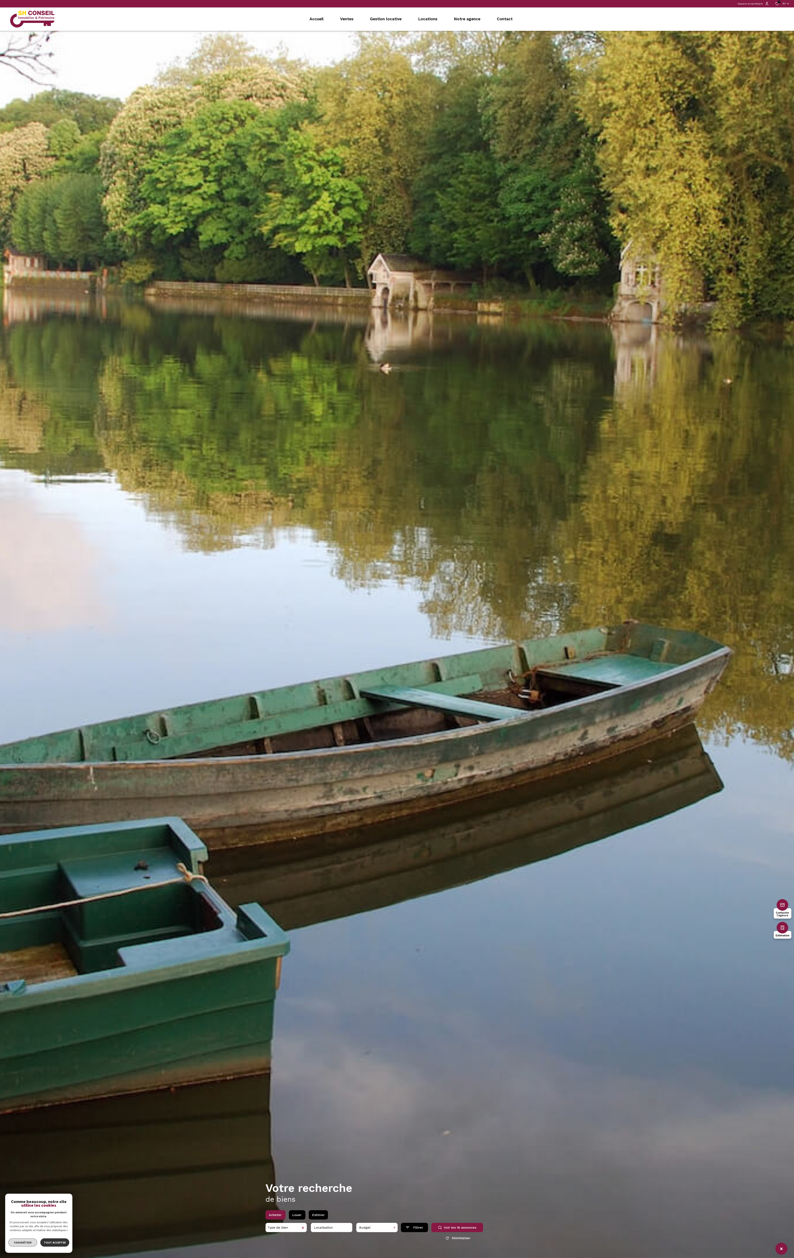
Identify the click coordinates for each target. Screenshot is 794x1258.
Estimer (318, 1215)
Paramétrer (23, 1242)
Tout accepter (55, 1242)
